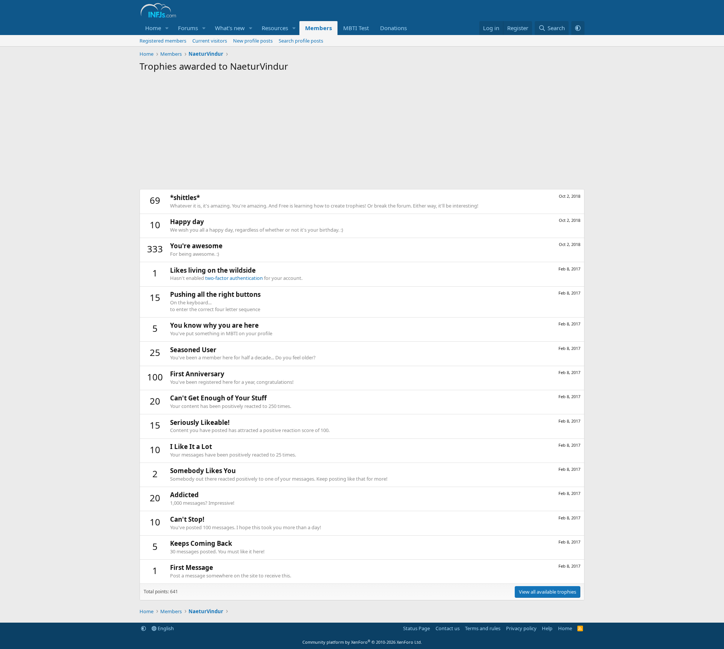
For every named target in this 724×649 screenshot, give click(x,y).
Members (318, 28)
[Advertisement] (362, 132)
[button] (167, 28)
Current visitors (209, 40)
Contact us (448, 628)
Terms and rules (482, 628)
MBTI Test (356, 28)
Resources (275, 28)
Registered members (163, 40)
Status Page (416, 628)
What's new (230, 28)
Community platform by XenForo (362, 642)
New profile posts (253, 40)
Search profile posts (301, 40)
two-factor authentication (234, 278)
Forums (188, 28)
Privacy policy (521, 628)
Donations (393, 28)
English (165, 628)
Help (547, 628)
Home (153, 28)
